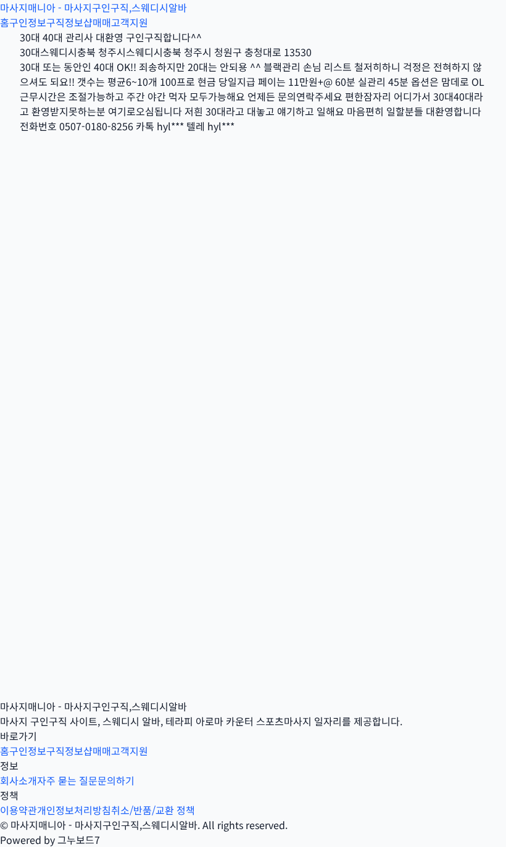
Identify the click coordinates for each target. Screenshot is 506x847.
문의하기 (116, 780)
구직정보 (64, 22)
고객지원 (129, 22)
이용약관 (18, 810)
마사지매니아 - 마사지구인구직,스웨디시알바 (93, 7)
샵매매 (97, 22)
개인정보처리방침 (74, 810)
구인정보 (27, 22)
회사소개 (18, 780)
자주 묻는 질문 (67, 780)
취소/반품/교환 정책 (153, 810)
